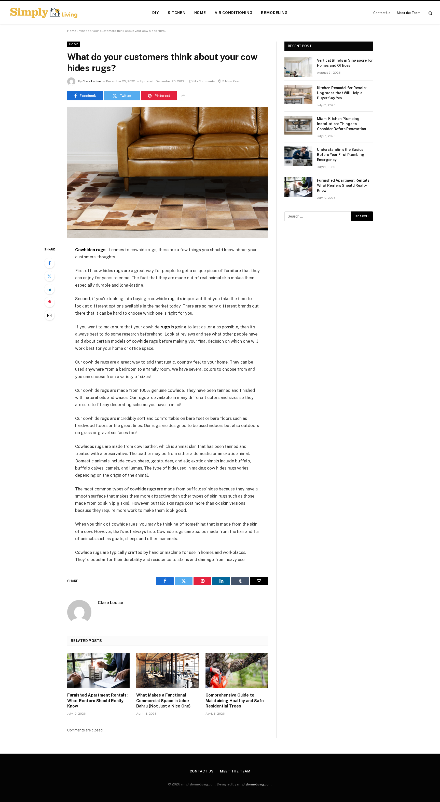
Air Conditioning (233, 13)
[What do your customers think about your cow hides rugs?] (167, 172)
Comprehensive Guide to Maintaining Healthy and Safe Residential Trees (234, 701)
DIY (155, 13)
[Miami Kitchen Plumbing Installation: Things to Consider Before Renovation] (298, 125)
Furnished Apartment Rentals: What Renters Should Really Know (97, 701)
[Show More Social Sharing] (183, 95)
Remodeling (274, 13)
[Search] (430, 13)
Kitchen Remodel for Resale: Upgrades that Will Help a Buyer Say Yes (342, 93)
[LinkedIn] (49, 289)
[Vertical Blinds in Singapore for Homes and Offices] (298, 67)
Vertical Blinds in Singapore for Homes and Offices (345, 63)
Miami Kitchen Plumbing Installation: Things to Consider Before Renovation (341, 124)
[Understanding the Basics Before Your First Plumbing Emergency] (298, 156)
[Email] (49, 315)
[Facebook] (49, 263)
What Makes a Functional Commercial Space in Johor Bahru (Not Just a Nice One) (163, 701)
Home (200, 13)
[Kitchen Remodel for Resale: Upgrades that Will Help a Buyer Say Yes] (298, 94)
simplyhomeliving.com (254, 784)
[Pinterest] (49, 302)
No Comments (204, 81)
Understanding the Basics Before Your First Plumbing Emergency (340, 155)
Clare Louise (91, 81)
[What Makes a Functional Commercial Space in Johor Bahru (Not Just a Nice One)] (167, 670)
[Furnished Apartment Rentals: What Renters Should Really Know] (98, 670)
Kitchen (177, 13)
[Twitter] (49, 276)
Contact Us (381, 13)
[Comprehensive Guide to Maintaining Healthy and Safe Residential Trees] (236, 670)
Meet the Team (408, 13)
